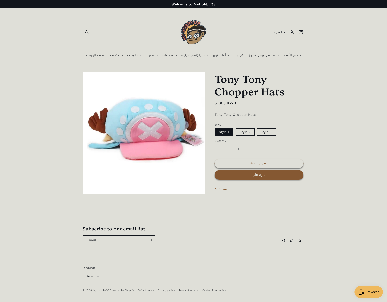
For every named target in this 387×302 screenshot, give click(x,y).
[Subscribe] (150, 240)
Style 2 (245, 132)
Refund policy (146, 290)
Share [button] (223, 189)
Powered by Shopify (122, 290)
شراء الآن (259, 175)
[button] (87, 32)
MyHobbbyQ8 (101, 290)
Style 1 (224, 132)
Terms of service (188, 290)
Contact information (214, 290)
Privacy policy (166, 290)
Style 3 (266, 132)
